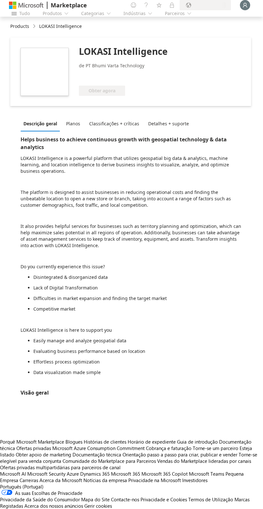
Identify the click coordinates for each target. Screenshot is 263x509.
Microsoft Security (46, 474)
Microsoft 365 (125, 474)
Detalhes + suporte (168, 124)
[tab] (42, 123)
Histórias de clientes (105, 441)
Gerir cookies (98, 506)
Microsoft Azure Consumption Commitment (99, 448)
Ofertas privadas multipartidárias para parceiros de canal (60, 467)
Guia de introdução (197, 441)
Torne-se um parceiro (215, 448)
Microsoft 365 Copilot (164, 474)
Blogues (73, 441)
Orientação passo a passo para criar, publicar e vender (180, 454)
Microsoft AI (13, 474)
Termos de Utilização (210, 499)
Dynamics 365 (95, 474)
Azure (73, 474)
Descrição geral (40, 124)
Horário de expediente (152, 441)
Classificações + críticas (114, 124)
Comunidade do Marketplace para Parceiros (109, 461)
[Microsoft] (26, 5)
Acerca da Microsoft (60, 480)
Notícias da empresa (105, 480)
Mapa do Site (95, 499)
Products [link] (19, 26)
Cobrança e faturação (168, 448)
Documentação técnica (96, 454)
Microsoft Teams (206, 474)
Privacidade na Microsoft (154, 480)
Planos (73, 124)
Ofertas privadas (33, 448)
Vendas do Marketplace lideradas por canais (204, 461)
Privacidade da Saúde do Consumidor (40, 499)
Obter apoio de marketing (43, 454)
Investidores (195, 480)
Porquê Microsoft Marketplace (32, 441)
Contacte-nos (125, 499)
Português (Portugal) (22, 486)
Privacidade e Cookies (163, 499)
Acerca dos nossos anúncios (53, 506)
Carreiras (29, 480)
